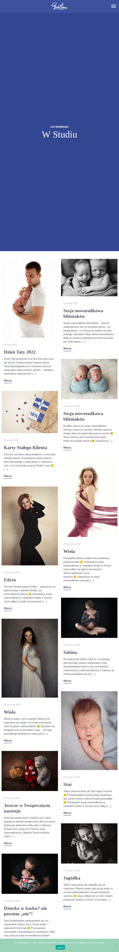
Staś (67, 784)
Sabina (70, 652)
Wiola (69, 551)
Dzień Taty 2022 (20, 351)
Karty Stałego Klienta (25, 447)
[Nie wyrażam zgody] (115, 945)
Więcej (8, 380)
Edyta (10, 579)
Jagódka (71, 877)
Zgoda (60, 947)
